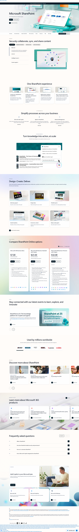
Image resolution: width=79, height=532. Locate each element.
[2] (9, 513)
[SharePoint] (26, 287)
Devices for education (26, 525)
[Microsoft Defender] (63, 289)
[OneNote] (39, 287)
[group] (39, 317)
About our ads (39, 531)
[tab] (12, 45)
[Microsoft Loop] (40, 287)
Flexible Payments (13, 525)
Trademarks (28, 531)
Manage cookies (20, 531)
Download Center (57, 524)
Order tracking (72, 524)
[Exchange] (20, 287)
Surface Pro (1, 524)
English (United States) (3, 529)
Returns (69, 524)
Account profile (53, 524)
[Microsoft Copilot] (35, 289)
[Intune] (61, 289)
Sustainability (48, 528)
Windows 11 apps (47, 524)
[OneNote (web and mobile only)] (16, 287)
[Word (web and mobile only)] (11, 287)
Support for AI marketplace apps (59, 527)
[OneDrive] (24, 287)
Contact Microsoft (13, 531)
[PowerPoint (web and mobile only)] (15, 287)
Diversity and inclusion (38, 528)
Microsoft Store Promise (7, 525)
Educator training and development (59, 525)
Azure (43, 527)
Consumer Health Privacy (3, 531)
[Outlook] (18, 287)
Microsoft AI (2, 527)
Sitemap (9, 531)
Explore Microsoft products (41, 524)
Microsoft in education (19, 525)
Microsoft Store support (64, 524)
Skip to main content (3, 0)
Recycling (35, 531)
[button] (39, 156)
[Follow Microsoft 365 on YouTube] (21, 523)
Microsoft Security (6, 527)
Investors (33, 528)
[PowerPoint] (35, 287)
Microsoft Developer (47, 527)
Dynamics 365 (11, 527)
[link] (10, 34)
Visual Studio (12, 528)
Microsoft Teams (28, 527)
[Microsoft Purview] (65, 289)
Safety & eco (32, 531)
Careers (15, 528)
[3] (9, 518)
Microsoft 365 (16, 527)
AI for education (76, 525)
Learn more (31, 516)
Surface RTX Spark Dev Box (18, 524)
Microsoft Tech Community (68, 527)
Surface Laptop (6, 524)
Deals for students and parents (69, 525)
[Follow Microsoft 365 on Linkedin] (17, 523)
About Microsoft (18, 528)
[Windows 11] (59, 289)
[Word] (31, 287)
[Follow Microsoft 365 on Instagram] (24, 523)
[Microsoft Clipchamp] (42, 287)
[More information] (41, 272)
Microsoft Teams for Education (34, 525)
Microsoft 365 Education (42, 525)
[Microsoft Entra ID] (57, 289)
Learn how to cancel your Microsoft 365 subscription (21, 510)
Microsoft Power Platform (22, 527)
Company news (23, 528)
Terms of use (25, 531)
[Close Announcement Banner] (68, 3)
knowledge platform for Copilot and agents (18, 318)
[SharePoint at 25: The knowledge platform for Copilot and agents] (54, 317)
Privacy (17, 531)
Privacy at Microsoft (29, 528)
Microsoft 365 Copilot (34, 527)
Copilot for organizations (26, 524)
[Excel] (33, 287)
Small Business (39, 527)
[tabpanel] (39, 61)
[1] (9, 508)
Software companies (7, 528)
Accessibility (43, 528)
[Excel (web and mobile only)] (13, 287)
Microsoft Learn (52, 527)
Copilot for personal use (33, 524)
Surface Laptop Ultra (11, 524)
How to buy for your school (50, 525)
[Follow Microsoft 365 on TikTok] (26, 523)
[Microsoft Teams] (22, 287)
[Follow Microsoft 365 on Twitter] (19, 523)
